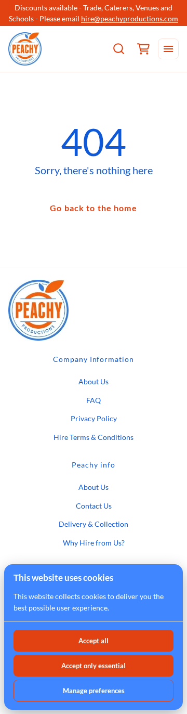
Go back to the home (93, 208)
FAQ (93, 400)
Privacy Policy (94, 418)
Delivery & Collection (93, 524)
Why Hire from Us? (94, 542)
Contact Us (94, 505)
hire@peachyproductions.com (129, 18)
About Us (93, 381)
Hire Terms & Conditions (93, 437)
